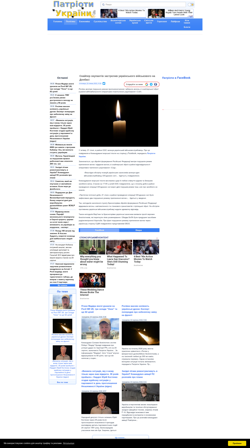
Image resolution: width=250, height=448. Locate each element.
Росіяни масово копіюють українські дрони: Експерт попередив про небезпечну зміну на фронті (62, 111)
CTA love (83, 268)
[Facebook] (155, 84)
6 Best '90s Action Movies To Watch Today (131, 11)
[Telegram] (151, 84)
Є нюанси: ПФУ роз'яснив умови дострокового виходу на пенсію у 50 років (61, 99)
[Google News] (147, 84)
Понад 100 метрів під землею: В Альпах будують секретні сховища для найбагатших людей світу (62, 235)
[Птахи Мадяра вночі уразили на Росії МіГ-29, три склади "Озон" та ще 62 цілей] (62, 301)
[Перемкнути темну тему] (191, 4)
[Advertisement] (125, 54)
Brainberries (111, 268)
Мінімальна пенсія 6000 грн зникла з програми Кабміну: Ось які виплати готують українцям (62, 148)
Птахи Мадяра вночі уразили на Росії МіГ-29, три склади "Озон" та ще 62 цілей (62, 87)
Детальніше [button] (68, 443)
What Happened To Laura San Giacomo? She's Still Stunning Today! (118, 260)
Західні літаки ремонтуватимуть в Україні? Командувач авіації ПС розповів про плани (61, 172)
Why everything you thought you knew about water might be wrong (91, 260)
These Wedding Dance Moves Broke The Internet (92, 292)
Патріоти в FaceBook (176, 78)
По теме (62, 291)
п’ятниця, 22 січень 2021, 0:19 (90, 83)
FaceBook (99, 230)
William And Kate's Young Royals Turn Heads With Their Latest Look (179, 12)
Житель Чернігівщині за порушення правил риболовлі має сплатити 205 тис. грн (62, 159)
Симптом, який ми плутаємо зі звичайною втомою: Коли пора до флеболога (61, 185)
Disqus (139, 230)
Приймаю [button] (237, 443)
